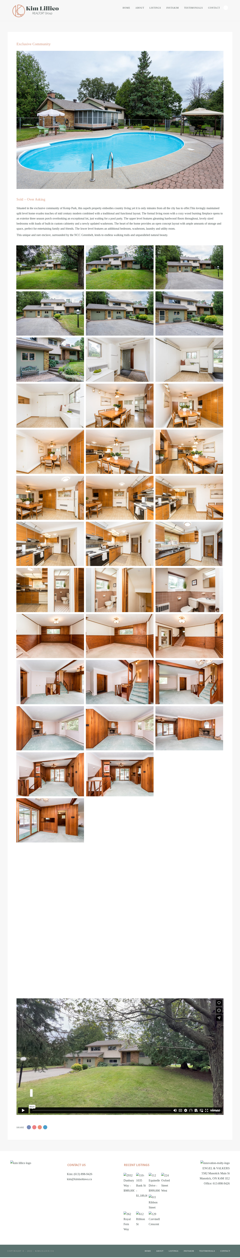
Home (126, 8)
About (139, 8)
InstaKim (172, 8)
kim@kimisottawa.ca (79, 1179)
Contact (214, 8)
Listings (155, 8)
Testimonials (193, 8)
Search (226, 7)
